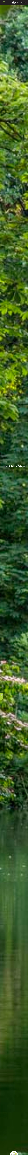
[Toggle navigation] (4, 2)
